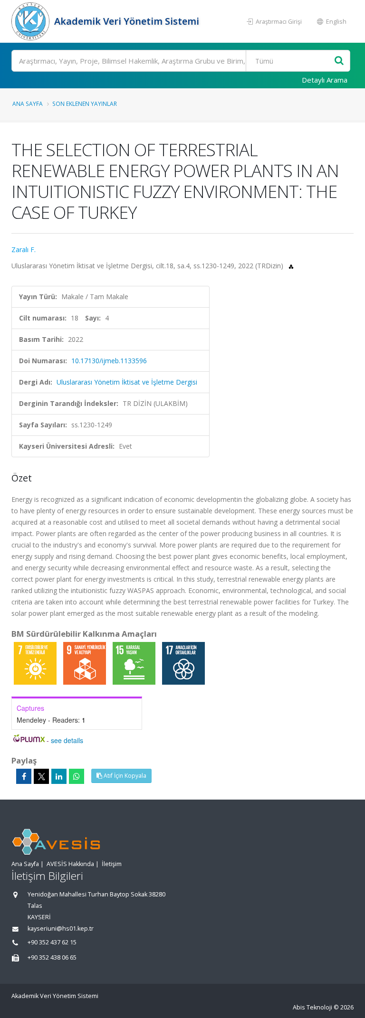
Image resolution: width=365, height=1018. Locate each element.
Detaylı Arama (324, 80)
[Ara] (339, 61)
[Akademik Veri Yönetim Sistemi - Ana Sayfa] (31, 21)
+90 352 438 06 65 (52, 957)
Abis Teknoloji (312, 1007)
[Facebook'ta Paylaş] (23, 776)
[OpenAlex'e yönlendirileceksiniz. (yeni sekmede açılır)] (291, 265)
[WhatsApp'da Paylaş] (76, 776)
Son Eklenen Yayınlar (84, 103)
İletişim (112, 864)
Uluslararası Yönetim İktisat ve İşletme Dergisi (127, 381)
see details (67, 740)
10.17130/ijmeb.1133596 (109, 360)
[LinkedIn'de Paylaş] (59, 776)
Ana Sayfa (27, 103)
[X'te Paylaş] (41, 776)
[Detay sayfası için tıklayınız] (36, 662)
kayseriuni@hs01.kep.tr (61, 928)
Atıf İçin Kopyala (124, 776)
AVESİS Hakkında (70, 864)
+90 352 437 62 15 (52, 942)
